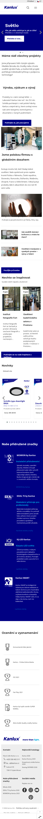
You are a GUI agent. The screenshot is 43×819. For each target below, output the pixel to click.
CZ (40, 1)
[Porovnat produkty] (40, 816)
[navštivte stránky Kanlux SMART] (8, 582)
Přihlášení (30, 1)
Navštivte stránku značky (24, 530)
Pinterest (31, 797)
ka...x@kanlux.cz (12, 763)
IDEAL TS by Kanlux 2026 (11, 790)
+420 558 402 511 (13, 759)
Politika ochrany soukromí (26, 808)
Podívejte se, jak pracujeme (17, 123)
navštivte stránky (22, 569)
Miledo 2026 (7, 787)
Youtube (37, 790)
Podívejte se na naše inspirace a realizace (18, 356)
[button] (34, 1)
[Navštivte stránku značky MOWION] (9, 458)
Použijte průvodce (12, 270)
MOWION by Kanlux (23, 487)
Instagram (31, 790)
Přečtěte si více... (14, 39)
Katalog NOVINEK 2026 (29, 767)
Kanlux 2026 (26, 756)
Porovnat (11, 418)
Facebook (25, 790)
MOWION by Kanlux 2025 (11, 793)
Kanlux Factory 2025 (28, 759)
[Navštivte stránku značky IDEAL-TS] (9, 497)
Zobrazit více (7, 371)
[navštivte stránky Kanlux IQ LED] (9, 542)
